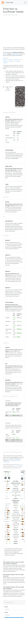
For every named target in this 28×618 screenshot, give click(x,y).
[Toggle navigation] (25, 2)
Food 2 (6, 612)
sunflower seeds (15, 54)
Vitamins (5, 61)
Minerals (11, 61)
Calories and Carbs (7, 59)
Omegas (17, 61)
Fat (20, 59)
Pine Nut (7, 90)
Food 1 (6, 606)
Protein (16, 59)
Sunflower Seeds (19, 107)
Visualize (5, 62)
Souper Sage (9, 2)
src (10, 90)
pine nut (5, 54)
